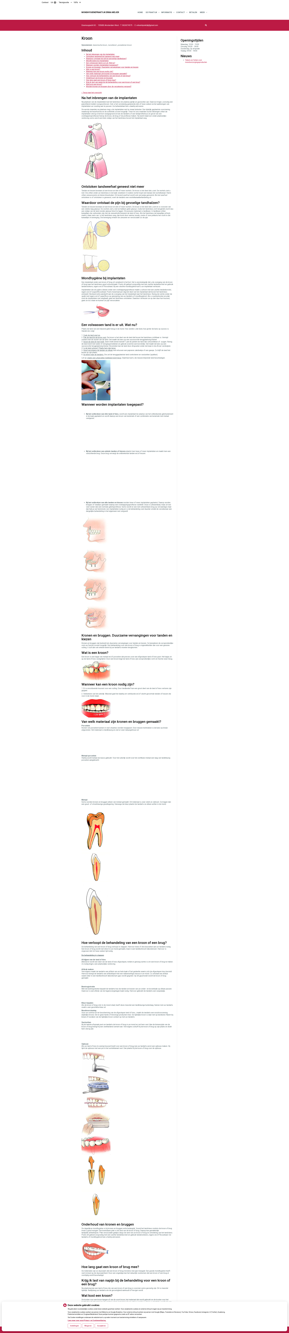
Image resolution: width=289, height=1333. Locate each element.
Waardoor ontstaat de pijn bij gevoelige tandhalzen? (106, 59)
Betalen (193, 12)
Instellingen (74, 1326)
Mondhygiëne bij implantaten (97, 61)
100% (75, 2)
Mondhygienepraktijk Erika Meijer (100, 12)
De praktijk (151, 12)
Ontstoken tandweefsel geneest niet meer (102, 56)
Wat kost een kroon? (94, 84)
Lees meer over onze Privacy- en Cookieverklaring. (87, 1320)
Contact (180, 12)
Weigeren (88, 1326)
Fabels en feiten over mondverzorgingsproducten (196, 61)
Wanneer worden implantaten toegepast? (102, 65)
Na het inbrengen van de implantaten (100, 54)
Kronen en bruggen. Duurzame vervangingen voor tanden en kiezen (112, 67)
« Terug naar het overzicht (92, 93)
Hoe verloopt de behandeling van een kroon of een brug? (108, 76)
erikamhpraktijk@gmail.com (147, 25)
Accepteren (101, 1326)
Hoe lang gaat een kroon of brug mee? (101, 80)
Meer (202, 12)
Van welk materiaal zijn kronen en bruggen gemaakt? (106, 74)
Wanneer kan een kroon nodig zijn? (99, 71)
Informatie (166, 12)
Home (140, 12)
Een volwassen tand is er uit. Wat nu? (100, 63)
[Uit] (56, 2)
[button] (205, 25)
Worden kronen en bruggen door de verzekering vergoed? (108, 86)
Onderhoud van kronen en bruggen (99, 78)
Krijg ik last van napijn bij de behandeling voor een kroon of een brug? (113, 82)
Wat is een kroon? (93, 69)
